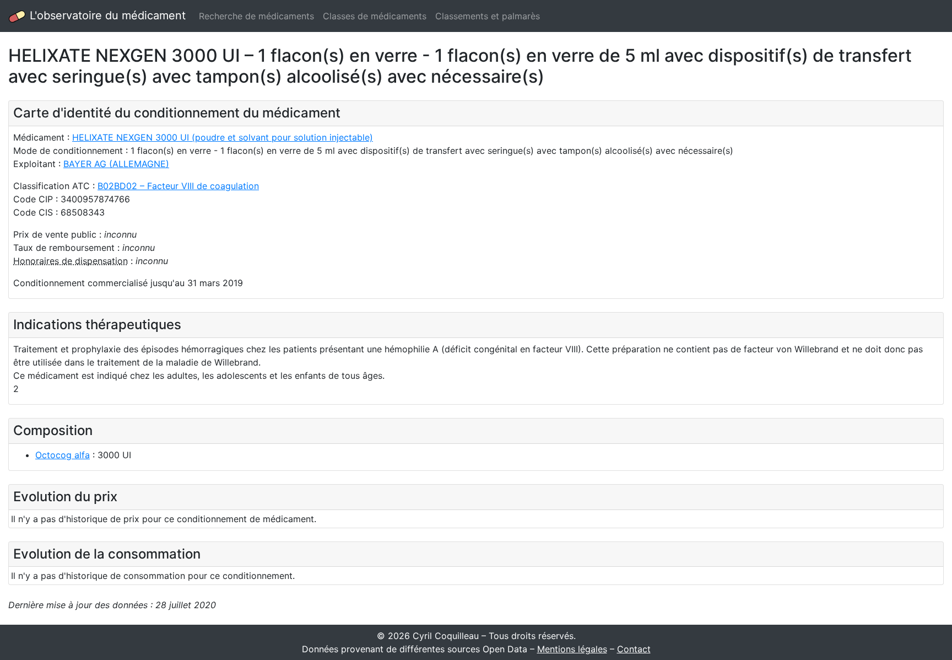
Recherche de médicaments (256, 16)
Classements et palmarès (487, 16)
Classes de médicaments (374, 16)
